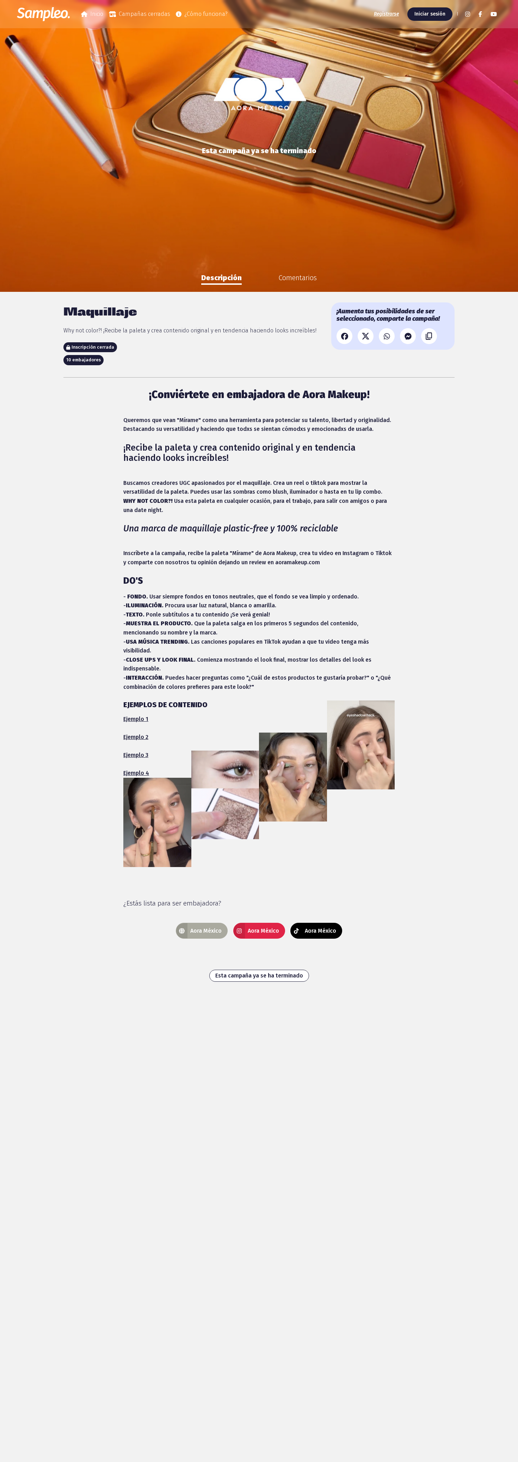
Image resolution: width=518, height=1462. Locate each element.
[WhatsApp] (387, 336)
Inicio (96, 14)
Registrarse (386, 14)
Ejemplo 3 (135, 755)
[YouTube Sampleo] (493, 14)
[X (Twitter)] (366, 336)
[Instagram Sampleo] (467, 14)
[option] (221, 278)
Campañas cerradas (144, 14)
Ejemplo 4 (136, 773)
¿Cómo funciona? (206, 14)
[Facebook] (344, 336)
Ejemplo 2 (135, 737)
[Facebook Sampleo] (480, 14)
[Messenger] (408, 336)
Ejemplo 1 (135, 719)
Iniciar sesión (429, 14)
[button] (456, 14)
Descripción (221, 277)
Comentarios (297, 277)
